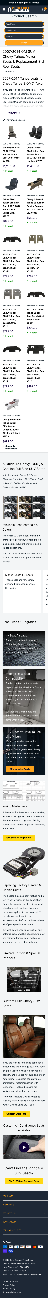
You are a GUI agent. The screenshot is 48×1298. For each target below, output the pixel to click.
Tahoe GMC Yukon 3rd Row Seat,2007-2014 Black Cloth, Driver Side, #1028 (11, 208)
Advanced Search (16, 120)
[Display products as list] (44, 120)
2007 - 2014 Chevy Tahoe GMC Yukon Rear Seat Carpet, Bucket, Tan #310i (36, 263)
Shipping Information (12, 1292)
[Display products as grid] (40, 120)
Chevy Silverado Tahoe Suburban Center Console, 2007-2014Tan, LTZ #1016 (35, 206)
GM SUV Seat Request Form (24, 1181)
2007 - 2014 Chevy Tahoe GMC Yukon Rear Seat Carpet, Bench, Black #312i (36, 373)
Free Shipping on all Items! (24, 2)
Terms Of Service (10, 1281)
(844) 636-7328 (19, 1271)
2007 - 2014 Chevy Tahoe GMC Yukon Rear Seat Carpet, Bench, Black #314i (12, 263)
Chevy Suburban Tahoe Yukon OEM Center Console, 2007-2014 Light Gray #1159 (12, 428)
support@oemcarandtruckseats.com (24, 1274)
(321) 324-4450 (22, 1267)
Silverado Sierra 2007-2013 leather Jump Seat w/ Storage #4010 (11, 154)
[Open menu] (4, 9)
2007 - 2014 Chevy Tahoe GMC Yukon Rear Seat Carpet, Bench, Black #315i (12, 373)
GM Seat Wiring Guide (18, 837)
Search (24, 43)
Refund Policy (9, 1288)
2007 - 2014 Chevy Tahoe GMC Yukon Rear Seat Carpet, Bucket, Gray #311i (12, 318)
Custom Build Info (16, 1113)
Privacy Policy (9, 1285)
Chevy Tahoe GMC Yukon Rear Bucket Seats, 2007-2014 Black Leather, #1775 (36, 154)
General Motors (11, 144)
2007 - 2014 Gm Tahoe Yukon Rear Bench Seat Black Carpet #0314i (35, 316)
